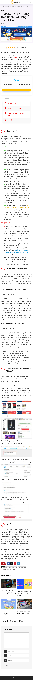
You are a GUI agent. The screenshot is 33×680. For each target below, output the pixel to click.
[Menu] (2, 2)
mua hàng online (22, 567)
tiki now (14, 569)
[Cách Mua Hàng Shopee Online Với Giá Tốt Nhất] (24, 600)
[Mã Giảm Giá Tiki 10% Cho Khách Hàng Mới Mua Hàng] (8, 580)
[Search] (30, 2)
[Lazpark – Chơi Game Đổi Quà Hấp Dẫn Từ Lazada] (8, 600)
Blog (2, 10)
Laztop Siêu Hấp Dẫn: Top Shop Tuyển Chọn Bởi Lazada (24, 593)
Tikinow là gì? (12, 103)
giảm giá (8, 567)
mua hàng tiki (5, 569)
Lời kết (10, 120)
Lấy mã (16, 90)
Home (2, 6)
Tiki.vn (15, 57)
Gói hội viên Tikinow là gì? (16, 108)
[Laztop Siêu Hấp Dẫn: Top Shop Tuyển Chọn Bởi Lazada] (24, 580)
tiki (10, 569)
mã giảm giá (14, 567)
